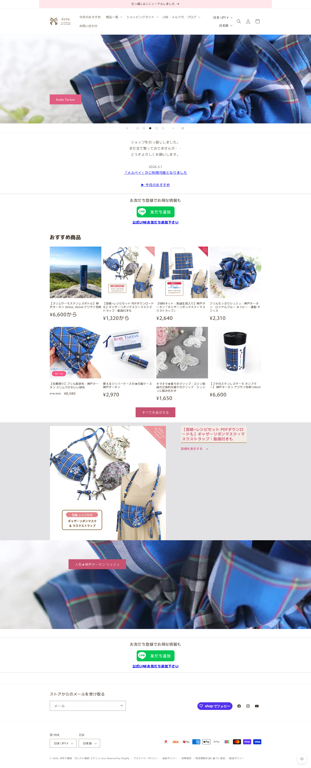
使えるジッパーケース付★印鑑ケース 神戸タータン (129, 385)
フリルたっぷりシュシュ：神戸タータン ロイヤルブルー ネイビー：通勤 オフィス (235, 307)
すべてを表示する (155, 412)
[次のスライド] (173, 128)
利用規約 (186, 758)
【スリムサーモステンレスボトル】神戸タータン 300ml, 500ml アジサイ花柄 (75, 305)
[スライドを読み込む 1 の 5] (137, 128)
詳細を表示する (192, 448)
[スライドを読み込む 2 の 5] (144, 128)
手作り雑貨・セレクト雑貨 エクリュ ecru (83, 758)
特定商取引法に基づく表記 (210, 758)
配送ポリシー (236, 758)
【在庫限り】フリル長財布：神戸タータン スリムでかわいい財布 (74, 385)
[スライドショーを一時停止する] (184, 128)
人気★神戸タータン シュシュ (97, 564)
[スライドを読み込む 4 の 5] (156, 128)
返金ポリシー (169, 758)
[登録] (121, 706)
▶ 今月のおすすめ (155, 184)
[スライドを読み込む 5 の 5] (163, 128)
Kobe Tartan (65, 99)
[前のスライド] (127, 128)
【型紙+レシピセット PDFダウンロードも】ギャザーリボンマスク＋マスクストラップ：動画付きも (128, 307)
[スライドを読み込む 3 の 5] (150, 128)
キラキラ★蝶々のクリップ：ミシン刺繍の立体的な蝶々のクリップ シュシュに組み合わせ (180, 387)
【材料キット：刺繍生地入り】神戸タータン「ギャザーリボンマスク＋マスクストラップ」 (180, 307)
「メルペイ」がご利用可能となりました (155, 172)
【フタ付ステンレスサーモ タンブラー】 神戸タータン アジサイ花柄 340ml (235, 385)
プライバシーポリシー (145, 758)
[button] (113, 16)
